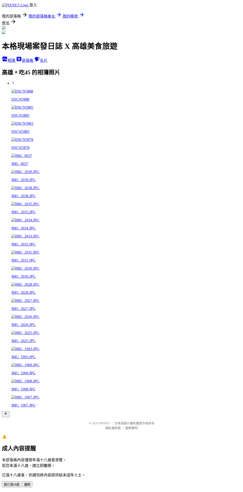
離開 (27, 484)
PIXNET (104, 423)
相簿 (12, 60)
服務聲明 (131, 428)
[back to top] (5, 414)
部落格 (28, 60)
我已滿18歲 (11, 484)
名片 (43, 60)
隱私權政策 (113, 428)
